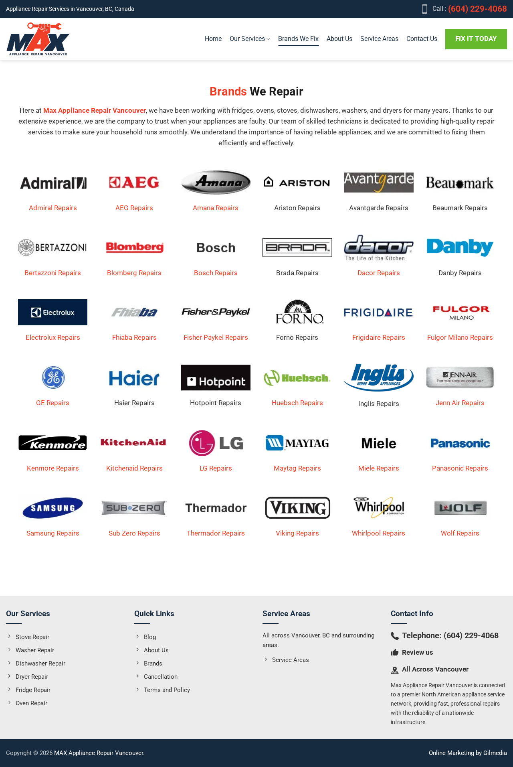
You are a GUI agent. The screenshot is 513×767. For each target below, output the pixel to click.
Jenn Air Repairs (460, 403)
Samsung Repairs (52, 533)
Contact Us (421, 39)
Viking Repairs (297, 533)
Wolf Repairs (460, 533)
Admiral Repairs (53, 208)
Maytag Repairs (297, 468)
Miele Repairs (378, 468)
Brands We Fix (298, 39)
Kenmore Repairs (53, 468)
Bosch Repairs (216, 273)
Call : (469, 9)
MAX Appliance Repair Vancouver (98, 753)
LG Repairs (216, 468)
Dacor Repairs (378, 273)
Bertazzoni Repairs (52, 273)
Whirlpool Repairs (378, 533)
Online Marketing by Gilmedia (468, 753)
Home (213, 39)
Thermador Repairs (216, 533)
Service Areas (379, 39)
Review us (417, 652)
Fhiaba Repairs (134, 337)
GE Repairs (52, 403)
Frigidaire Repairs (378, 337)
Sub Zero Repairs (134, 533)
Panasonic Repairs (460, 468)
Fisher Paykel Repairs (216, 337)
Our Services (247, 39)
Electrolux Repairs (53, 337)
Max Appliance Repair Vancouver (94, 110)
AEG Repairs (134, 208)
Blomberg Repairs (134, 273)
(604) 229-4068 (471, 635)
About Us (339, 39)
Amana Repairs (215, 208)
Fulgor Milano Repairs (460, 337)
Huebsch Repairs (297, 403)
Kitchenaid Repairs (134, 468)
